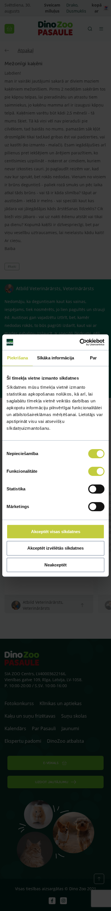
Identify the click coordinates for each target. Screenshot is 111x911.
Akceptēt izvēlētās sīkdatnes (55, 548)
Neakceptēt (55, 564)
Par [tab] (93, 357)
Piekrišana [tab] (17, 357)
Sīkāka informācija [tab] (55, 357)
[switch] (96, 471)
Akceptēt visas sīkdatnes (55, 531)
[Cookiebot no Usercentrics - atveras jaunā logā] (79, 342)
